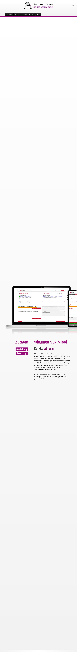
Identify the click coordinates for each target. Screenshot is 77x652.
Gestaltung (21, 349)
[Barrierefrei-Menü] (73, 6)
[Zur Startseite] (38, 4)
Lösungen (9, 14)
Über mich (18, 14)
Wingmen (49, 348)
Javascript (22, 353)
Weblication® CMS (29, 14)
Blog (38, 14)
